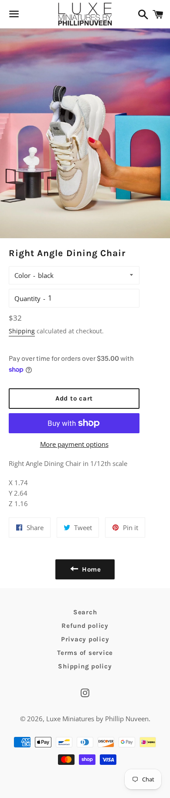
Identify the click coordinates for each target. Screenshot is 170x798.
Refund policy (85, 626)
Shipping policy (85, 666)
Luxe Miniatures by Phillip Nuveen (97, 718)
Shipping (22, 331)
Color (22, 275)
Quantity (27, 298)
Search (85, 612)
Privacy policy (85, 639)
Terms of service (85, 653)
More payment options (74, 444)
